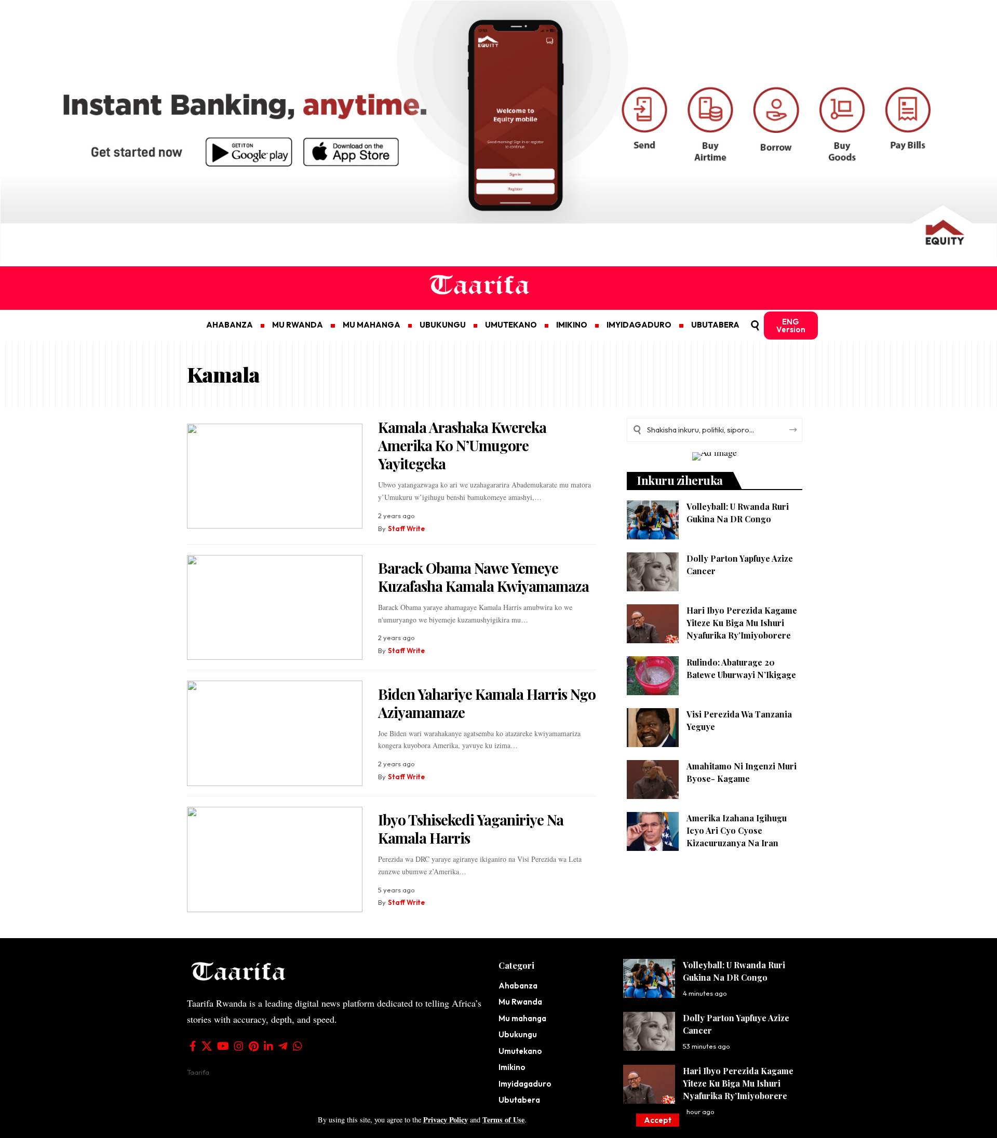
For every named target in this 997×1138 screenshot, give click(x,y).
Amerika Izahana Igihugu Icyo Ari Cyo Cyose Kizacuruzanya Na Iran (736, 830)
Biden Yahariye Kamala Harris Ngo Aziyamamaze (487, 703)
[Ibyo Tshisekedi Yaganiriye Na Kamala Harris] (274, 859)
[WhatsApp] (297, 1046)
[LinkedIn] (268, 1046)
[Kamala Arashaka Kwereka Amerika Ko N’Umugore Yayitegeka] (274, 476)
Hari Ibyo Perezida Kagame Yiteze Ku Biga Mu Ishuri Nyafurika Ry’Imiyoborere (741, 623)
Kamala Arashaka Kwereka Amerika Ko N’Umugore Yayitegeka (462, 445)
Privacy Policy (445, 1119)
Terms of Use (503, 1119)
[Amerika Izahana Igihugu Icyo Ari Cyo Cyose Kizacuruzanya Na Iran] (653, 831)
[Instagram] (239, 1046)
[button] (657, 1120)
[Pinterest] (253, 1046)
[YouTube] (223, 1046)
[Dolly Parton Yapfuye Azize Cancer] (653, 571)
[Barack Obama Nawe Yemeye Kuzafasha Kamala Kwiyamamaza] (274, 607)
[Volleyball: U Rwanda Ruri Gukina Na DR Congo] (653, 519)
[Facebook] (193, 1046)
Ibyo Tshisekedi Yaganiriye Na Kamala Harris (470, 828)
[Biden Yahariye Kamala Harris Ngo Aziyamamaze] (274, 733)
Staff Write (406, 528)
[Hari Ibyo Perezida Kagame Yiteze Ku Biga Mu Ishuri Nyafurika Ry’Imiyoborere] (653, 623)
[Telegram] (283, 1046)
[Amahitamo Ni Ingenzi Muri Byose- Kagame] (653, 779)
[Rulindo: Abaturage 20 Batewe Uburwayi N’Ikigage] (653, 675)
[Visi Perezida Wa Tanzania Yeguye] (653, 727)
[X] (206, 1046)
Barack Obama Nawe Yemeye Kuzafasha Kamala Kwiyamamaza (483, 576)
